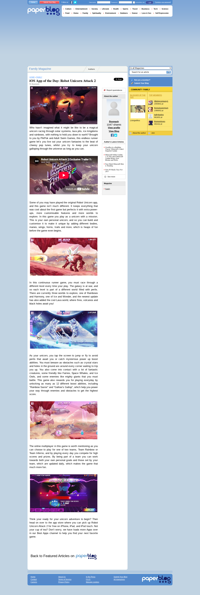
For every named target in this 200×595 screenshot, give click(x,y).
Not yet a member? (142, 80)
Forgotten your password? (163, 2)
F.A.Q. (88, 579)
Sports (125, 9)
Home (33, 2)
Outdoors (124, 13)
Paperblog (44, 11)
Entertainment (81, 9)
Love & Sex (146, 13)
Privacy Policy (63, 582)
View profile (114, 127)
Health (116, 9)
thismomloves (159, 121)
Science (165, 9)
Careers (34, 582)
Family (107, 189)
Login (149, 2)
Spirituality (96, 13)
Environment (110, 13)
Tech (156, 9)
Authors (91, 69)
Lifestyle (105, 9)
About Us (62, 577)
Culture (68, 9)
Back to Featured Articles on (53, 556)
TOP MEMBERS (155, 95)
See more (111, 177)
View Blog (114, 131)
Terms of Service (64, 579)
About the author (139, 133)
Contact (34, 579)
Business (145, 9)
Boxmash (35, 84)
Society (95, 9)
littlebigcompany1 (161, 101)
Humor (135, 13)
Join (153, 133)
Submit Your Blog (141, 83)
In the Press (90, 577)
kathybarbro (159, 115)
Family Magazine (40, 68)
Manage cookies (92, 582)
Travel (134, 9)
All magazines (119, 579)
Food (67, 13)
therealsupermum (161, 108)
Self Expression (162, 13)
